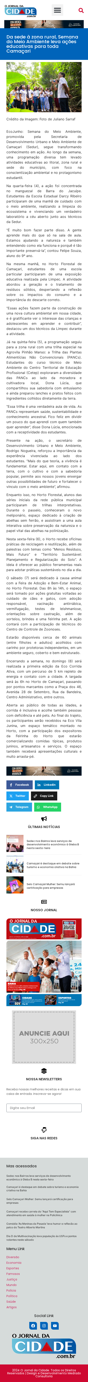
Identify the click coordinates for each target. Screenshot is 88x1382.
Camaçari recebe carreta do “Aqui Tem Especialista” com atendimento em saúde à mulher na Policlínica (41, 1213)
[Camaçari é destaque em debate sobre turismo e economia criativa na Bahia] (14, 871)
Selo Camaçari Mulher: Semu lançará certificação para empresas (51, 886)
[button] (57, 10)
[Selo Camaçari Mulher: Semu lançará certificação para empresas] (14, 892)
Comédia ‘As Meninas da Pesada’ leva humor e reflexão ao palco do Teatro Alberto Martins (41, 1225)
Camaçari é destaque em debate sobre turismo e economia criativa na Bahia (53, 865)
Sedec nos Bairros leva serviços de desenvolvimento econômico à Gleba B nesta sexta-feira (53, 844)
